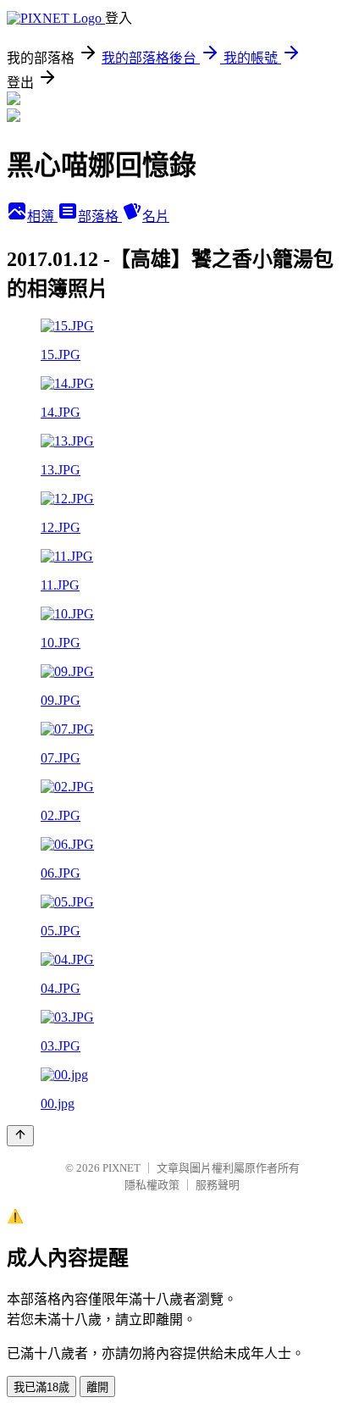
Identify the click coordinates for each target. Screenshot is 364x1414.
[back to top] (20, 1135)
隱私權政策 (151, 1184)
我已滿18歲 (41, 1387)
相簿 (42, 216)
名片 (155, 216)
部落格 (100, 216)
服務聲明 (218, 1184)
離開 (97, 1387)
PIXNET (121, 1168)
